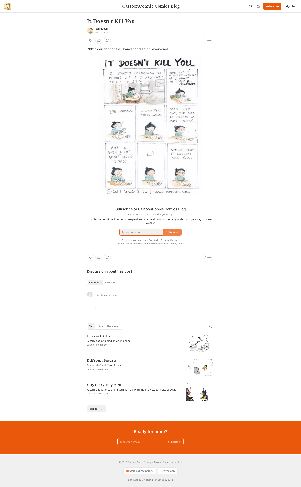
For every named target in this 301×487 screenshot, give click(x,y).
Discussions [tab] (113, 326)
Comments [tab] (95, 282)
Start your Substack (141, 471)
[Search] (250, 6)
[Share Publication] (258, 6)
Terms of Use (167, 240)
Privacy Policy (177, 243)
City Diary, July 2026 (104, 385)
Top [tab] (91, 326)
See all (94, 408)
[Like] (90, 40)
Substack (133, 479)
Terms (157, 462)
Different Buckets (102, 360)
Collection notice (172, 462)
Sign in (290, 6)
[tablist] (102, 282)
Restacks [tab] (110, 282)
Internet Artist (99, 336)
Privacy (147, 462)
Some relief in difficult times (104, 365)
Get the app (168, 471)
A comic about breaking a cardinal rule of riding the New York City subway (131, 389)
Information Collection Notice (149, 243)
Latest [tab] (100, 326)
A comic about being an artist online (108, 340)
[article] (150, 343)
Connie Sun (101, 29)
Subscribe (272, 6)
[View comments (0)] (98, 40)
